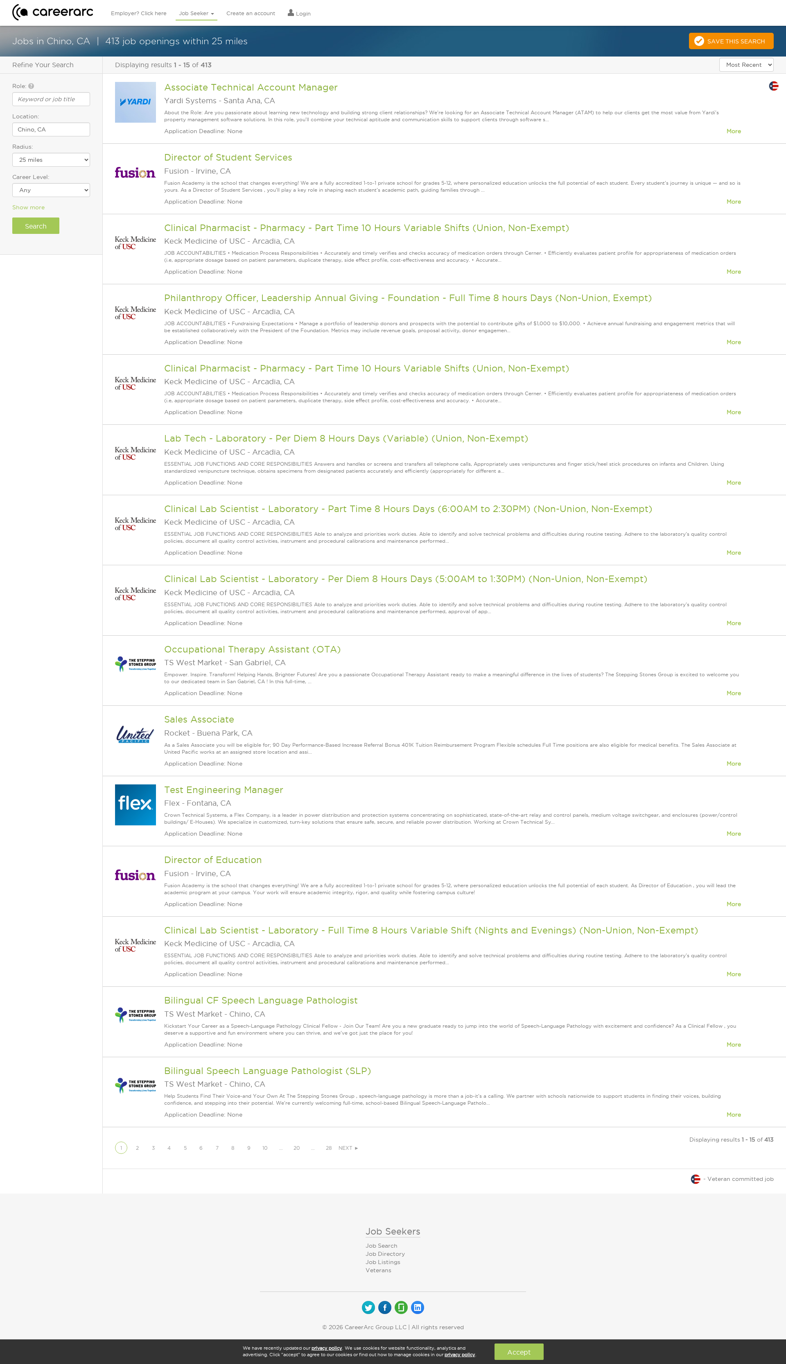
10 (265, 1148)
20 (297, 1148)
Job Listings (383, 1262)
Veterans (378, 1270)
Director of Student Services (228, 157)
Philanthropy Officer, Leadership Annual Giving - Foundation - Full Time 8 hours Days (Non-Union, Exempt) (408, 298)
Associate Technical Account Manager (251, 87)
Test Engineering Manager (223, 790)
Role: (20, 86)
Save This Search (736, 41)
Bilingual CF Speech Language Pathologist (261, 1000)
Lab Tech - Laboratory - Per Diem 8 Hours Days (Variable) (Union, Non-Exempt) (346, 438)
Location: (25, 116)
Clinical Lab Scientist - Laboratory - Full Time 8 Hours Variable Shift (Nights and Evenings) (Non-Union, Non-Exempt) (431, 930)
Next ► (349, 1148)
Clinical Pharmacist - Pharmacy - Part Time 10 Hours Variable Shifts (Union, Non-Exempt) (366, 228)
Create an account (250, 13)
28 (329, 1148)
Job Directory (385, 1254)
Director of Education (213, 860)
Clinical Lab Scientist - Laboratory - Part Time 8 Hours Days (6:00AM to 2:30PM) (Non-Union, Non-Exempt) (408, 509)
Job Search (382, 1245)
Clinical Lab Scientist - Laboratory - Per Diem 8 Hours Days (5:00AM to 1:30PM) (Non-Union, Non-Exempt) (406, 579)
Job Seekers (393, 1231)
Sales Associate (199, 719)
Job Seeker (194, 13)
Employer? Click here (139, 13)
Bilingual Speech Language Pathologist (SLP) (267, 1071)
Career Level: (31, 177)
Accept (519, 1352)
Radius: (22, 146)
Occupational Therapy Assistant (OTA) (252, 649)
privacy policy (327, 1348)
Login (302, 13)
